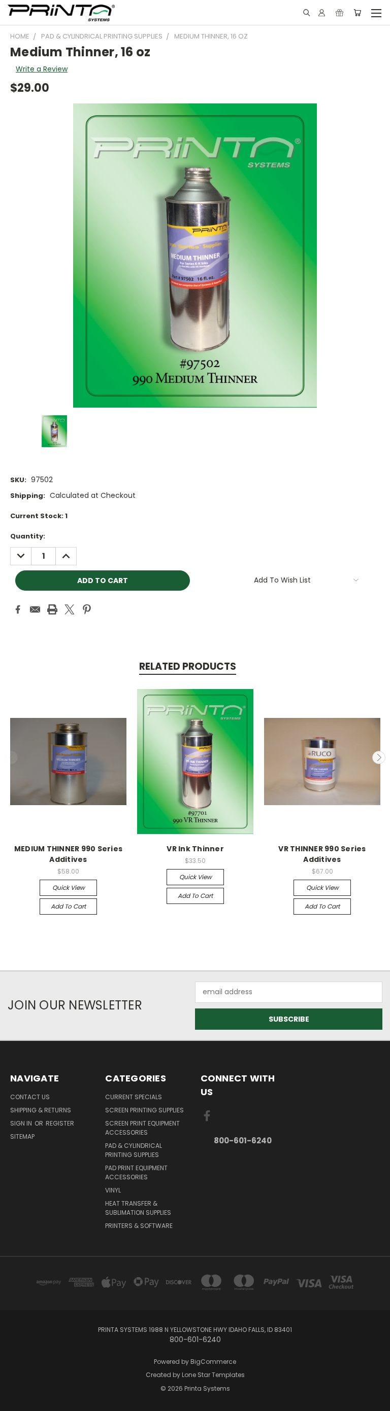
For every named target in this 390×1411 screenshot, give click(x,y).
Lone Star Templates (213, 1374)
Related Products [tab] (187, 666)
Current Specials (133, 1097)
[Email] (35, 609)
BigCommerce (213, 1361)
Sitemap (22, 1136)
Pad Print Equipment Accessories (136, 1172)
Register (60, 1123)
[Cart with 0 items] (357, 13)
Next (378, 757)
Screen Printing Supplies (144, 1110)
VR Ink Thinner (195, 849)
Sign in (22, 1123)
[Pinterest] (87, 609)
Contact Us (30, 1097)
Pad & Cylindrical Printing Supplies (133, 1150)
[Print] (52, 609)
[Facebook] (18, 609)
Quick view (68, 887)
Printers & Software (139, 1225)
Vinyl (113, 1190)
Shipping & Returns (40, 1110)
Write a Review (42, 69)
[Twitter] (69, 609)
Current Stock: (39, 516)
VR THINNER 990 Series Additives (322, 854)
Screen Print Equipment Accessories (142, 1128)
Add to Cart (68, 906)
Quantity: (27, 536)
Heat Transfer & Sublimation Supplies (138, 1208)
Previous (11, 757)
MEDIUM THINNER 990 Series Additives (68, 854)
